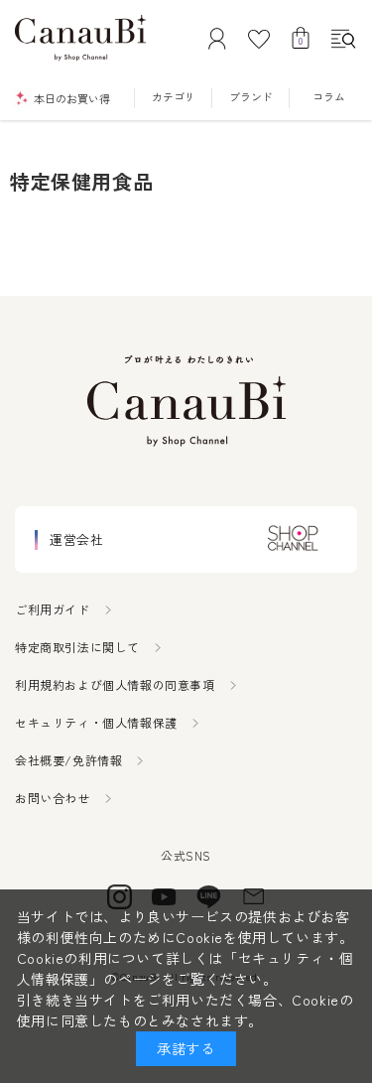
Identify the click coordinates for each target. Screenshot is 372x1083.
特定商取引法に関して (77, 646)
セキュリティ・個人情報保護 (96, 722)
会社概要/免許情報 (68, 759)
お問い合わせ (52, 797)
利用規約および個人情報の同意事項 (115, 684)
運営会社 (76, 539)
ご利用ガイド (52, 609)
